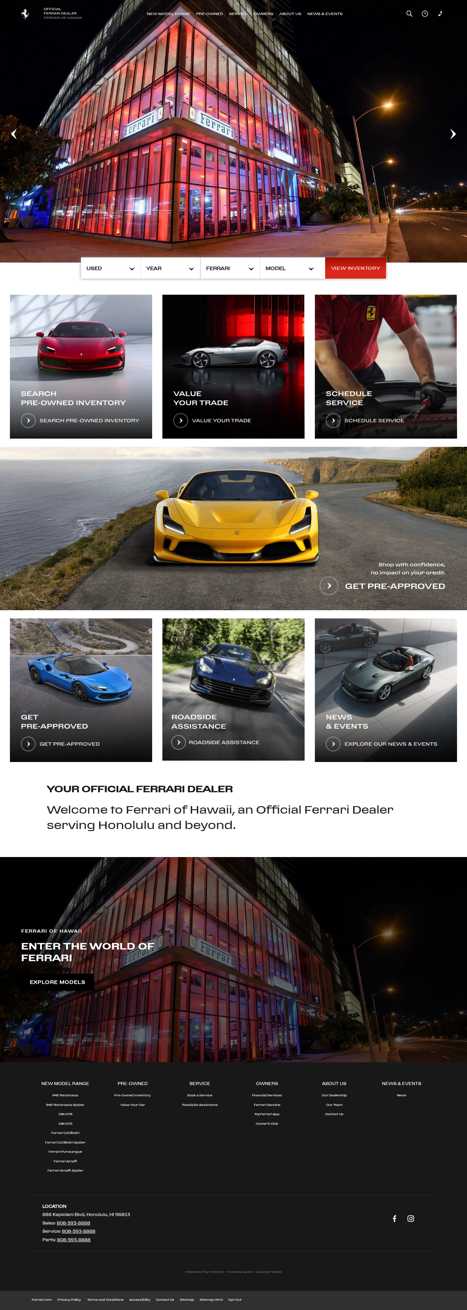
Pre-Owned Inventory (132, 1095)
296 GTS (65, 1123)
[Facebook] (394, 1219)
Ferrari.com (42, 1299)
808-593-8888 (73, 1223)
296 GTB (65, 1113)
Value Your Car (132, 1104)
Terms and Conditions (105, 1299)
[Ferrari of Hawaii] (53, 14)
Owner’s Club (267, 1123)
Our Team (334, 1104)
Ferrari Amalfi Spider (65, 1170)
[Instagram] (411, 1219)
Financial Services (267, 1095)
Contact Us (334, 1113)
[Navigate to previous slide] (5, 131)
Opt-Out (235, 1299)
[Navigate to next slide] (462, 131)
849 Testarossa (65, 1095)
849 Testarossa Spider (65, 1104)
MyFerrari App (267, 1113)
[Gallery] (233, 131)
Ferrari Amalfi (65, 1161)
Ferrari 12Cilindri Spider (65, 1142)
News (401, 1095)
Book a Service (199, 1095)
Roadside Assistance (200, 1104)
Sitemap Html (211, 1299)
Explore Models (57, 982)
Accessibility (139, 1299)
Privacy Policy (69, 1299)
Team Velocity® (214, 1271)
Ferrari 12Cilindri (65, 1132)
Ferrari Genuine (267, 1104)
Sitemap (187, 1299)
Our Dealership (334, 1095)
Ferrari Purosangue (65, 1151)
